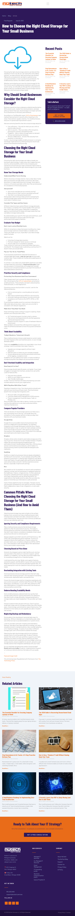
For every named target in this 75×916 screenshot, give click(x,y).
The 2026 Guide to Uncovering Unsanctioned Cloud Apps (65, 56)
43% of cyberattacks (25, 281)
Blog (9, 16)
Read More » (5, 725)
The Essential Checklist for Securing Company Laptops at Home (51, 56)
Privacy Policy (61, 912)
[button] (48, 3)
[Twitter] (9, 903)
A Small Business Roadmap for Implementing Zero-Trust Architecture (50, 88)
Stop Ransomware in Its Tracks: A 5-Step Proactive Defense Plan (51, 71)
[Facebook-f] (6, 903)
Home (4, 16)
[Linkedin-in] (17, 903)
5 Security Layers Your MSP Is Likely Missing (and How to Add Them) (65, 87)
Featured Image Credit (10, 656)
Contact (68, 912)
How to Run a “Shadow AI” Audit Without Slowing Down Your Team (65, 71)
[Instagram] (13, 903)
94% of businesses (32, 115)
